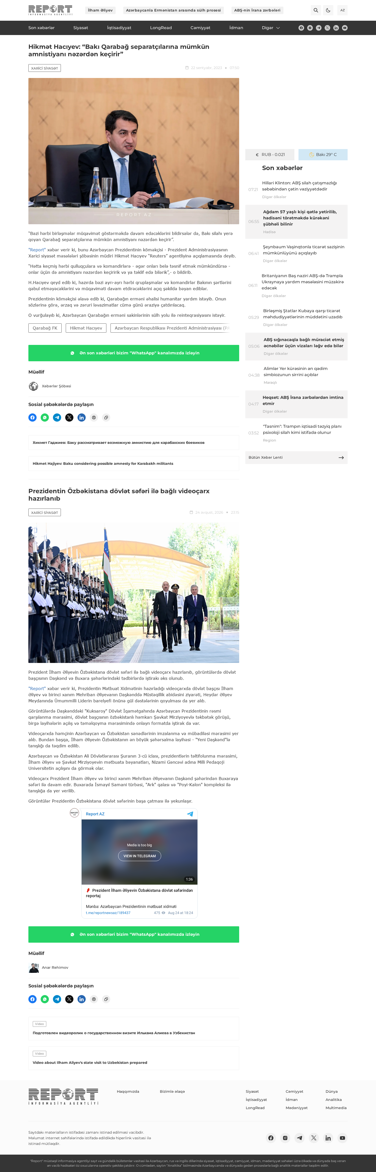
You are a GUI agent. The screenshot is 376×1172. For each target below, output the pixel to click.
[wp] (45, 417)
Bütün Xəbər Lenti (266, 457)
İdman (292, 1099)
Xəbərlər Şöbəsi (56, 386)
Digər (267, 27)
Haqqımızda (128, 1091)
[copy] (106, 417)
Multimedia (336, 1108)
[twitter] (327, 28)
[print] (94, 417)
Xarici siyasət (44, 68)
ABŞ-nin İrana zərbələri (257, 10)
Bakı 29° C (326, 154)
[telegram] (319, 28)
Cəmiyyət (294, 1091)
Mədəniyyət (297, 1108)
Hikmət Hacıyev (86, 327)
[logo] (50, 10)
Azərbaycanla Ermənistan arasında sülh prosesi (173, 10)
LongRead (255, 1108)
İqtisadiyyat (256, 1099)
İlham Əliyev (100, 10)
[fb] (301, 28)
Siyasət (252, 1091)
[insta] (310, 28)
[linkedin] (336, 28)
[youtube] (345, 28)
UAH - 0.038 (273, 154)
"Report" (37, 249)
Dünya (332, 1091)
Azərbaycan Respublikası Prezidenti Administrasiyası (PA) (173, 327)
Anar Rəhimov (55, 967)
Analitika (334, 1099)
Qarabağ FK (45, 327)
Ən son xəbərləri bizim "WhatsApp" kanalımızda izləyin (140, 353)
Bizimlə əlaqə (172, 1091)
